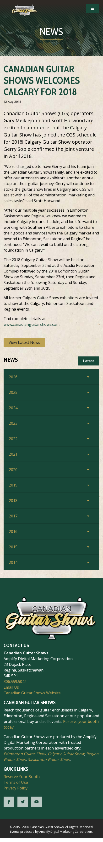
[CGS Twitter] (22, 802)
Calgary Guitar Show (66, 753)
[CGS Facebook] (9, 802)
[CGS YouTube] (36, 802)
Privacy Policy (15, 788)
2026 (13, 377)
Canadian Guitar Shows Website (32, 693)
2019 (13, 485)
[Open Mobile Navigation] (92, 8)
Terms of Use (16, 782)
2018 (13, 500)
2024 (13, 407)
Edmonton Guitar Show (25, 753)
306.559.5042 (15, 681)
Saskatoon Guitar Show (49, 759)
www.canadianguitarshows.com (32, 324)
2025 (13, 392)
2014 (13, 562)
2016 (13, 531)
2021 (13, 454)
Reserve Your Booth (22, 776)
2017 (13, 516)
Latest (88, 361)
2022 (13, 438)
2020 (13, 469)
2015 (13, 547)
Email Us (11, 687)
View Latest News (24, 342)
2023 (13, 423)
